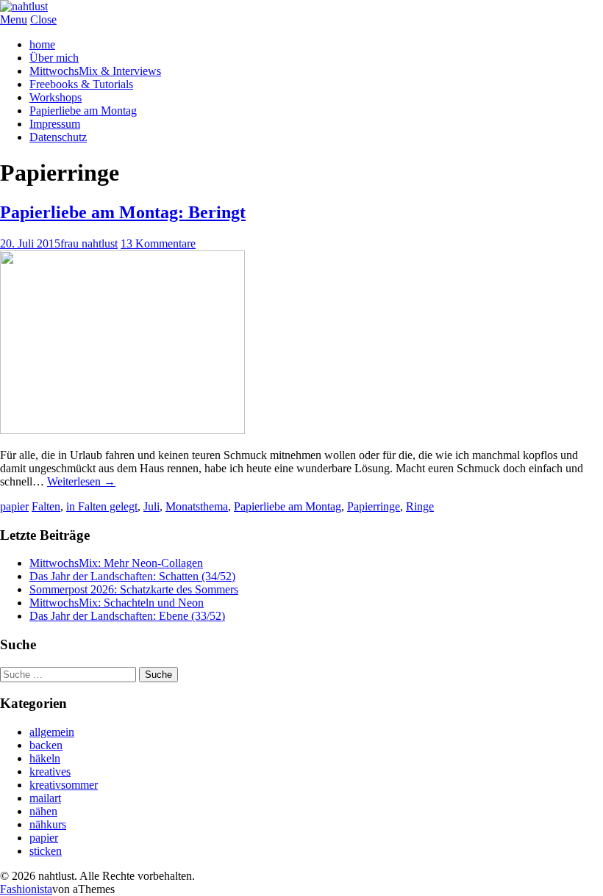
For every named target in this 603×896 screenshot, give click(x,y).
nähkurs (47, 824)
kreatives (50, 771)
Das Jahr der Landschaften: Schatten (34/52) (132, 576)
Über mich (54, 57)
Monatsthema (196, 506)
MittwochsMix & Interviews (95, 71)
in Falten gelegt (102, 506)
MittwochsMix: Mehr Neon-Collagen (116, 563)
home (42, 44)
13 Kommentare (158, 243)
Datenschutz (58, 137)
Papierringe (373, 506)
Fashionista (26, 889)
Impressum (54, 124)
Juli (151, 506)
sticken (45, 851)
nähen (43, 811)
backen (46, 745)
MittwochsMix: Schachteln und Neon (116, 602)
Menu (13, 19)
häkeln (44, 758)
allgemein (51, 732)
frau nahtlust (89, 243)
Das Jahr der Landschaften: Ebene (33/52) (127, 616)
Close (43, 19)
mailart (45, 798)
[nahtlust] (24, 6)
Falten (46, 506)
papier (14, 506)
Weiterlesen (81, 481)
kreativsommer (63, 784)
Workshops (55, 97)
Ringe (420, 506)
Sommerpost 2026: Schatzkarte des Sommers (133, 589)
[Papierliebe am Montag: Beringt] (122, 430)
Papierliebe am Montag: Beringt (123, 212)
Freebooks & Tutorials (81, 84)
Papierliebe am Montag (83, 110)
